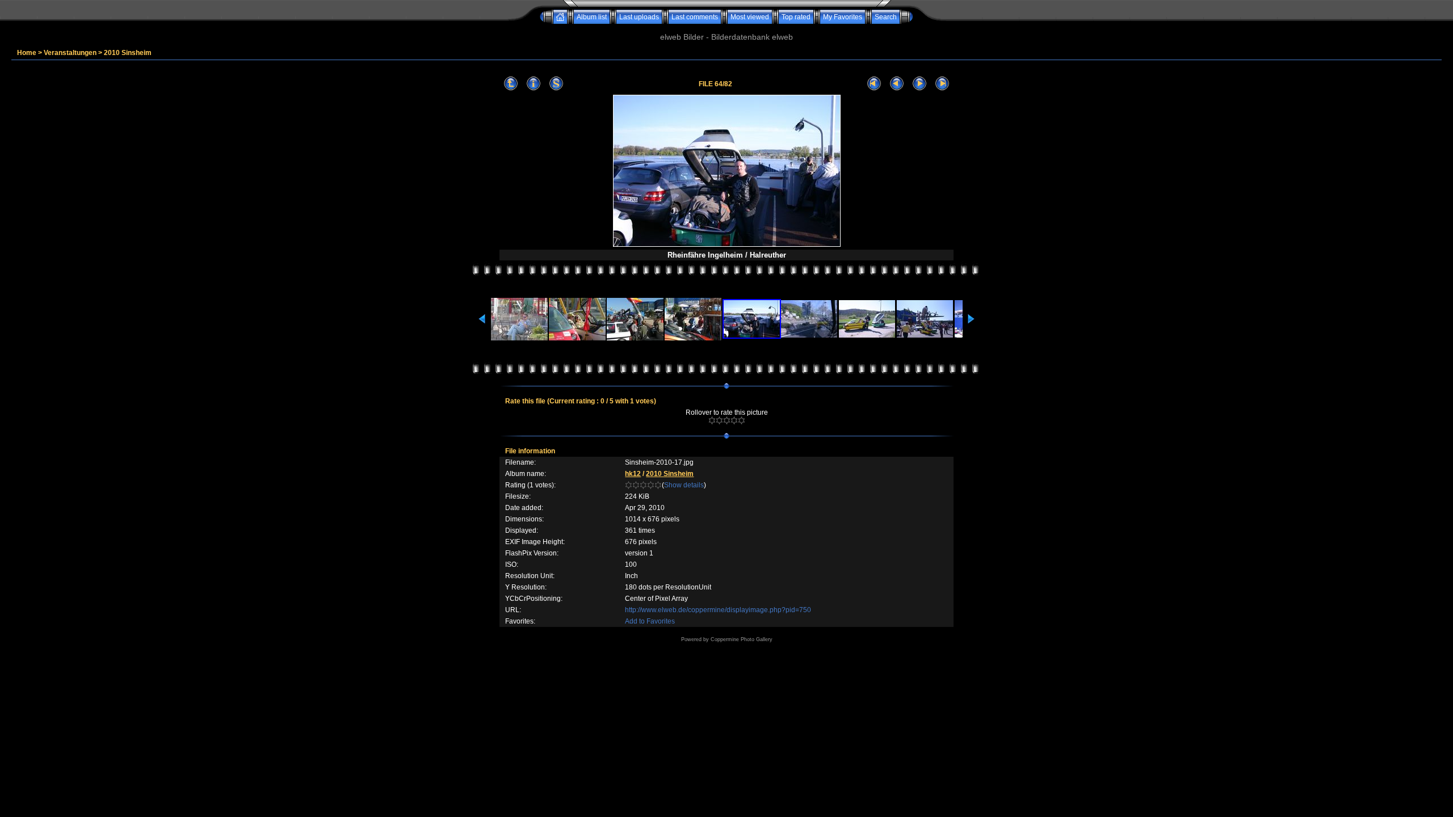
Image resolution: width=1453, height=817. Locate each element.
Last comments (694, 17)
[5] (741, 420)
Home (26, 53)
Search (886, 17)
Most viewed (749, 17)
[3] (726, 420)
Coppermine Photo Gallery (741, 639)
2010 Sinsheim (128, 53)
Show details (684, 485)
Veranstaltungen (70, 53)
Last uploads (639, 17)
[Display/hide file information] (533, 84)
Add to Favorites (650, 621)
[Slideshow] (556, 84)
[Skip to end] (942, 84)
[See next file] (919, 84)
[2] (719, 420)
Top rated (796, 17)
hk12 (633, 474)
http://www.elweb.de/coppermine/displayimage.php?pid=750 (718, 610)
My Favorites (842, 17)
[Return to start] (874, 84)
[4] (734, 420)
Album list (592, 17)
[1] (712, 420)
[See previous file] (896, 84)
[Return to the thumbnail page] (510, 84)
